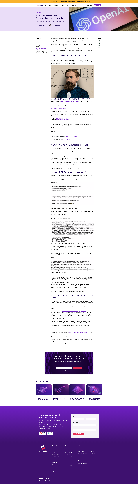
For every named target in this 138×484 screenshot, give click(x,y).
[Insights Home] (45, 5)
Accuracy (54, 452)
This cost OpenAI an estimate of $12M (59, 108)
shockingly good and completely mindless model (79, 332)
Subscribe (89, 5)
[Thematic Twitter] (44, 478)
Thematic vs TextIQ (68, 458)
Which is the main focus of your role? (81, 428)
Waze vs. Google (72, 159)
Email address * (76, 422)
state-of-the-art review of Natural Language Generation (74, 311)
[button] (50, 5)
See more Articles (98, 382)
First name (75, 416)
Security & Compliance (56, 456)
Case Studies (67, 454)
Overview (54, 448)
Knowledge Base (55, 464)
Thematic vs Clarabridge (69, 456)
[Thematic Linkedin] (42, 478)
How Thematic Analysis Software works (82, 451)
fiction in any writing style (60, 120)
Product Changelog (56, 458)
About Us (92, 448)
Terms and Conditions (78, 370)
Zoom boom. (82, 159)
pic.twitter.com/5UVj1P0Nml (71, 136)
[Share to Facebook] (99, 47)
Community (67, 450)
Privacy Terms (93, 455)
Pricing (53, 450)
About (68, 5)
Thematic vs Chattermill (69, 463)
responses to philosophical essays (61, 118)
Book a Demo (97, 5)
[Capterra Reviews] (50, 433)
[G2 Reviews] (42, 433)
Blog (66, 448)
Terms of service (94, 457)
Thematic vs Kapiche (69, 465)
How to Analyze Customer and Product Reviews (83, 456)
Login (53, 471)
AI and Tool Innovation (41, 12)
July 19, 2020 (68, 139)
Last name (88, 416)
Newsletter (74, 5)
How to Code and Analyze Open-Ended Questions (82, 463)
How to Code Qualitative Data (82, 460)
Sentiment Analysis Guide (82, 448)
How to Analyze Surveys (82, 453)
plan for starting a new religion (62, 119)
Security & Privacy (55, 454)
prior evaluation (56, 251)
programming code (60, 122)
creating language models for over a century (70, 101)
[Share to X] (99, 45)
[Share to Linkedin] (99, 43)
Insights (37, 34)
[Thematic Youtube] (48, 478)
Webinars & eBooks (68, 452)
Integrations (54, 466)
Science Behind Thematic (93, 451)
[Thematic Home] (40, 5)
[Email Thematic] (40, 478)
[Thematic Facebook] (46, 478)
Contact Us (93, 453)
